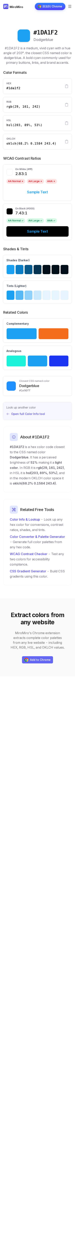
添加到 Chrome (52, 6)
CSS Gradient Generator (28, 571)
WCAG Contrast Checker (28, 554)
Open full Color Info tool (28, 414)
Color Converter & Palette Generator (37, 537)
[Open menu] (70, 6)
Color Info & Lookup (25, 519)
